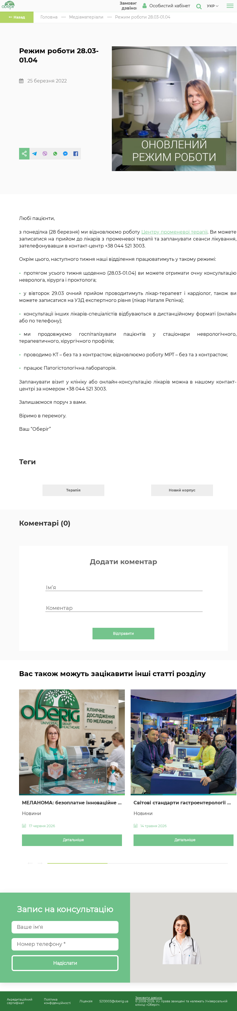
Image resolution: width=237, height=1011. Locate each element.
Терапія (73, 490)
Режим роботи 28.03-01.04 (142, 17)
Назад (19, 17)
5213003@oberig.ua (113, 1001)
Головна (49, 17)
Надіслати (65, 963)
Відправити (123, 634)
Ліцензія (85, 1001)
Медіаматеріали (86, 17)
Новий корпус (182, 490)
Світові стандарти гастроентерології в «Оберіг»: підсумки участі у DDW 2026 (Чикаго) (184, 803)
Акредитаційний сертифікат (19, 1001)
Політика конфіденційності (57, 1001)
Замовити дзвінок (148, 997)
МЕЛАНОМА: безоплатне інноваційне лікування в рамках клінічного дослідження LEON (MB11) (72, 803)
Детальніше (73, 840)
